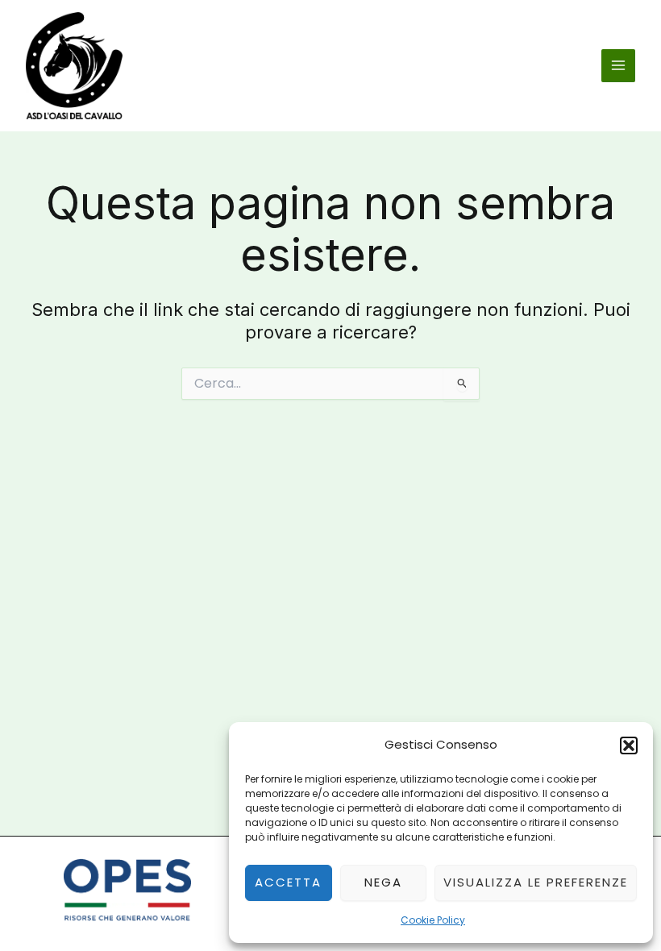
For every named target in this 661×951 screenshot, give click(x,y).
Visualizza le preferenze (535, 882)
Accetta (288, 882)
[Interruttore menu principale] (618, 66)
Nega (383, 882)
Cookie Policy (433, 920)
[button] (629, 745)
